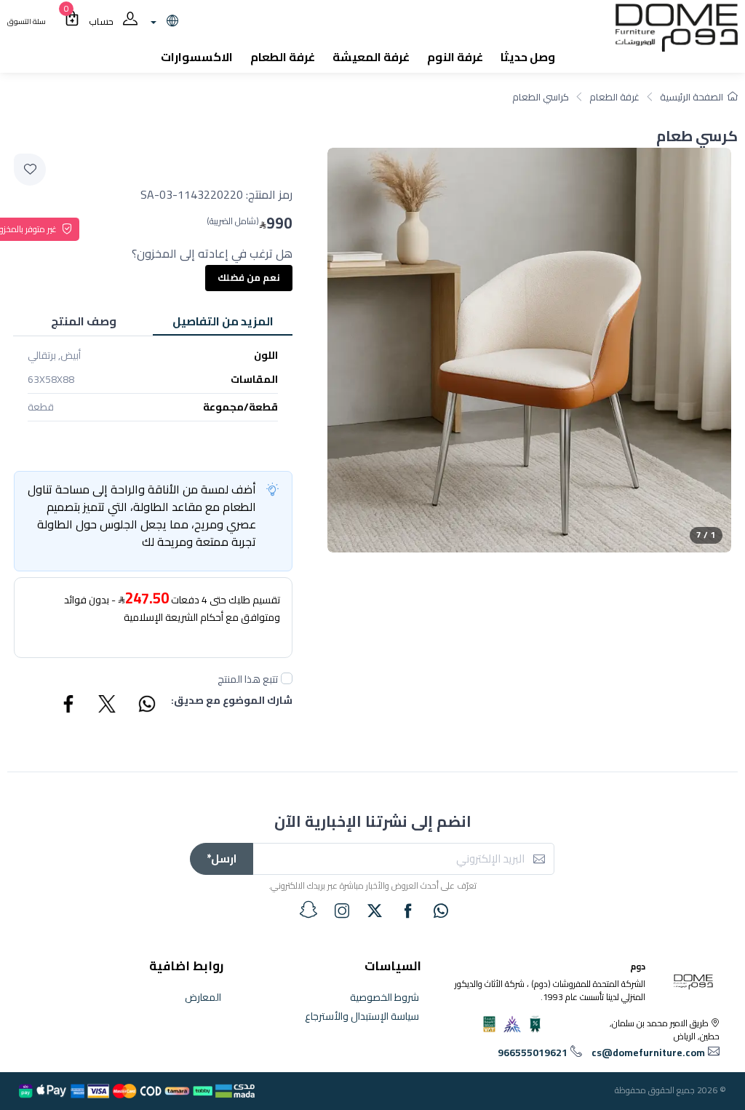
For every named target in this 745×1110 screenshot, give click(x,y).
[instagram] (342, 910)
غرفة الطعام (614, 97)
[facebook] (408, 910)
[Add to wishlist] (30, 170)
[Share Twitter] (108, 706)
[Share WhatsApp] (146, 706)
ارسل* (221, 858)
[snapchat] (308, 910)
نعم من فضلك (249, 277)
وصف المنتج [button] (83, 321)
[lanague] (162, 21)
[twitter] (375, 910)
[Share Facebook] (69, 706)
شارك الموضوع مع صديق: (231, 701)
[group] (529, 350)
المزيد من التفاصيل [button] (223, 321)
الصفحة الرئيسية (691, 97)
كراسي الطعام (540, 97)
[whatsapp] (441, 910)
